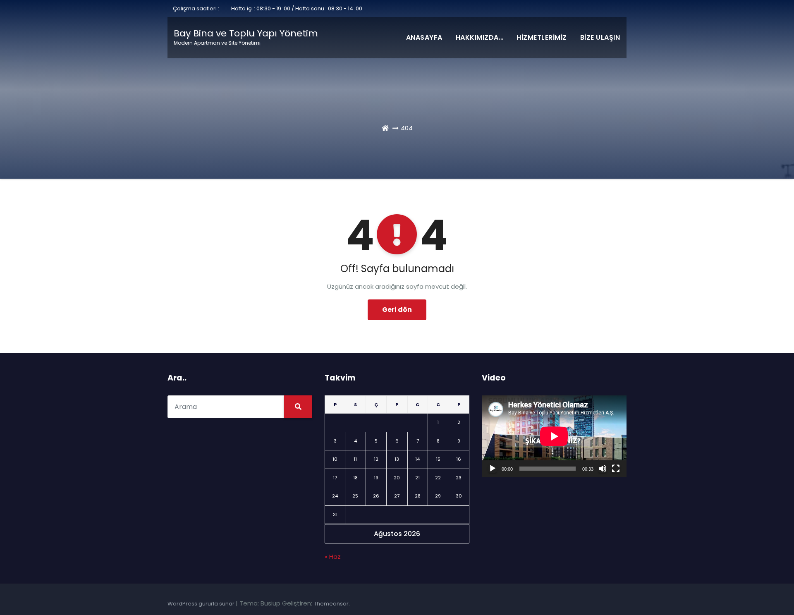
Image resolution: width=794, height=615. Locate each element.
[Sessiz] (602, 468)
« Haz (333, 556)
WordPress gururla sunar (201, 604)
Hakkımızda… (480, 37)
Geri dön (397, 309)
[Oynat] (492, 468)
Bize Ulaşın (600, 37)
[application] (554, 436)
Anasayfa (424, 37)
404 (407, 128)
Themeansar (331, 604)
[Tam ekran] (616, 468)
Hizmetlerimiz (542, 37)
